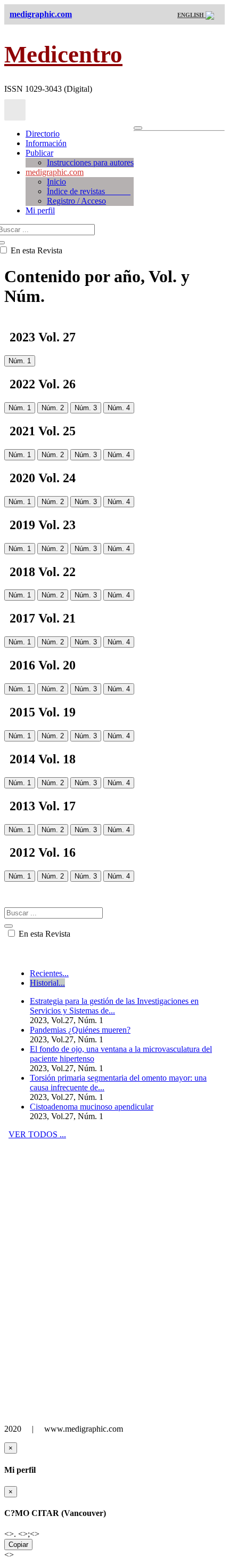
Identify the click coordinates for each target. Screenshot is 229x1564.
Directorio (43, 133)
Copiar (18, 1545)
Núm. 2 (53, 408)
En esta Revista (43, 933)
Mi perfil (40, 210)
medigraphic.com (55, 172)
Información (46, 143)
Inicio (56, 181)
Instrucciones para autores (90, 162)
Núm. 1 (20, 361)
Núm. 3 (86, 408)
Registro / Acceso (76, 200)
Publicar (39, 152)
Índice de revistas (88, 191)
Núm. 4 (119, 408)
